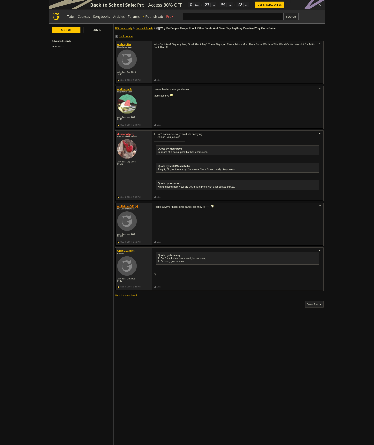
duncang (122, 134)
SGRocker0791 (126, 251)
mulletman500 (125, 206)
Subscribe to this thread (126, 295)
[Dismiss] (320, 5)
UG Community (123, 28)
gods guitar (124, 44)
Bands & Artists (144, 28)
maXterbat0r (124, 89)
